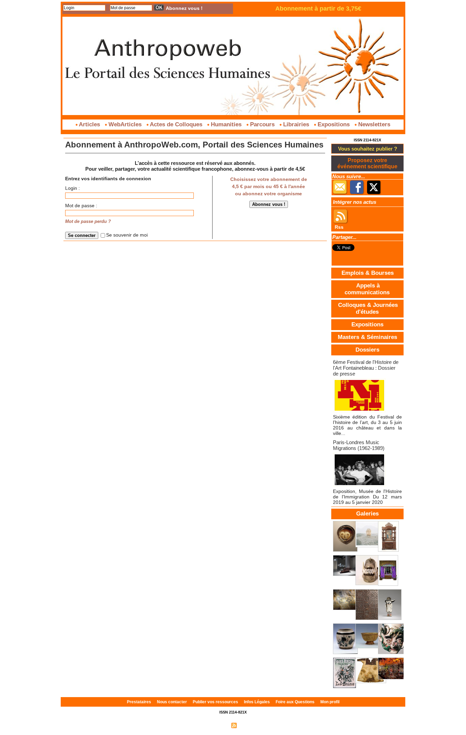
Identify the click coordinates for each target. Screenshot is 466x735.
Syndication (249, 725)
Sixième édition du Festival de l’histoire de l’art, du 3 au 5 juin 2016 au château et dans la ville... (367, 425)
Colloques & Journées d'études (368, 308)
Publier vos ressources (216, 701)
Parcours (262, 124)
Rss (339, 227)
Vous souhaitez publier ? (367, 149)
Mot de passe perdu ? (88, 221)
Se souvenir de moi (127, 235)
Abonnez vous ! (184, 8)
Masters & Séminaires (367, 337)
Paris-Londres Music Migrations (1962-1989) (358, 445)
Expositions (333, 124)
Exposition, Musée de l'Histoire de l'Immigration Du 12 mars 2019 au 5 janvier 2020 (367, 497)
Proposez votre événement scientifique (367, 163)
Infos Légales (257, 701)
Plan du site (217, 725)
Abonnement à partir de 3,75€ (318, 8)
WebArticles (125, 124)
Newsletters (373, 124)
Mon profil (329, 701)
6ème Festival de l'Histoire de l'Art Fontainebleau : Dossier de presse (365, 368)
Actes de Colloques (176, 124)
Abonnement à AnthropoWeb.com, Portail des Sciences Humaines (194, 144)
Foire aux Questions (296, 701)
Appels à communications (367, 289)
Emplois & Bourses (367, 273)
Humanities (226, 124)
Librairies (296, 124)
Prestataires (139, 701)
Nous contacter (172, 701)
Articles (89, 124)
